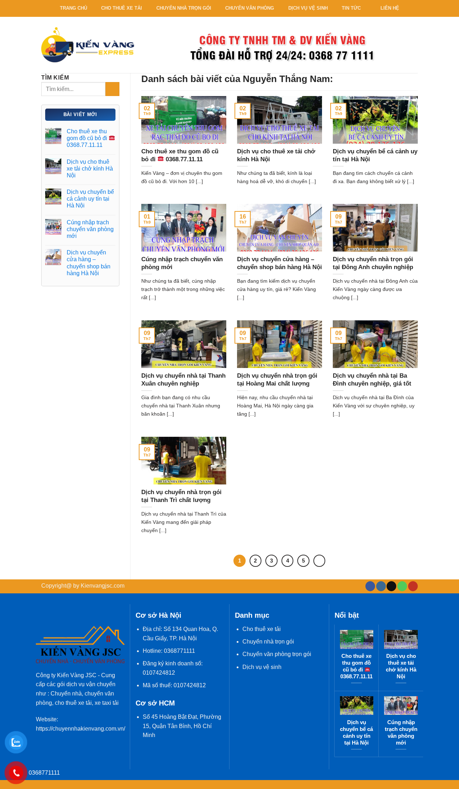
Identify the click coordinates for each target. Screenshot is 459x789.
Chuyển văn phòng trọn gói (276, 654)
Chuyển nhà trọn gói (183, 8)
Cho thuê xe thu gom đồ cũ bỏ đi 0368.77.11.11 (88, 138)
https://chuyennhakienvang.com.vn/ (80, 729)
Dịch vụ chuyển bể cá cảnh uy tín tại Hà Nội (90, 199)
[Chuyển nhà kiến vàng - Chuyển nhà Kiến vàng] (87, 44)
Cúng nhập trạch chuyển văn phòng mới (90, 229)
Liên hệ (389, 8)
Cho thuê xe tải (121, 8)
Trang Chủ (73, 8)
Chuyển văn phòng (249, 8)
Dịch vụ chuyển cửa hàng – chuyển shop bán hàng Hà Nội (88, 262)
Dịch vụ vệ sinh (308, 8)
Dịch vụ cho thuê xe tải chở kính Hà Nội (90, 168)
